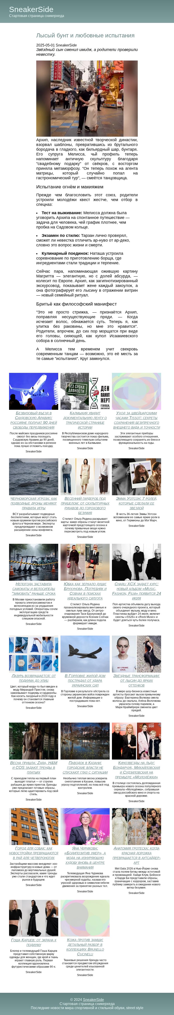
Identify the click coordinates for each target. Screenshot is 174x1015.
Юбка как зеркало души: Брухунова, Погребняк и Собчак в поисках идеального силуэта (85, 591)
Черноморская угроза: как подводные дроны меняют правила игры (33, 503)
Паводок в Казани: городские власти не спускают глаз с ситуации (85, 767)
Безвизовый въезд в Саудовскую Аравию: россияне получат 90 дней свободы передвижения (33, 420)
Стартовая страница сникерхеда (36, 16)
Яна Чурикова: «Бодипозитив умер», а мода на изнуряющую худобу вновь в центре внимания (85, 857)
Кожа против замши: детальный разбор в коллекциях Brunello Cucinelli (85, 946)
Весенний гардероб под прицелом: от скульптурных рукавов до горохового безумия (85, 505)
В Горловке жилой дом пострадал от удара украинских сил (85, 680)
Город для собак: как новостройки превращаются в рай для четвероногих (33, 853)
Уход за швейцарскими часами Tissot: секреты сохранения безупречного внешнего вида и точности (136, 420)
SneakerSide (31, 9)
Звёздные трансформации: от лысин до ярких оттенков (136, 680)
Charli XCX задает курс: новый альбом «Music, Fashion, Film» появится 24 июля (136, 591)
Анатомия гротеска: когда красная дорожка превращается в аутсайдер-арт (137, 855)
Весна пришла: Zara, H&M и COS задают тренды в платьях (33, 767)
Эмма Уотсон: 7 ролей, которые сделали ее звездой (136, 503)
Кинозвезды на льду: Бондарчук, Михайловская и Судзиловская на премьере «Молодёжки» (136, 769)
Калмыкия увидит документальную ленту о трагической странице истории (85, 420)
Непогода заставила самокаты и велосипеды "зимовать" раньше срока (34, 589)
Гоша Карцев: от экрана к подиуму (33, 942)
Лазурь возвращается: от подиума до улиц (34, 678)
